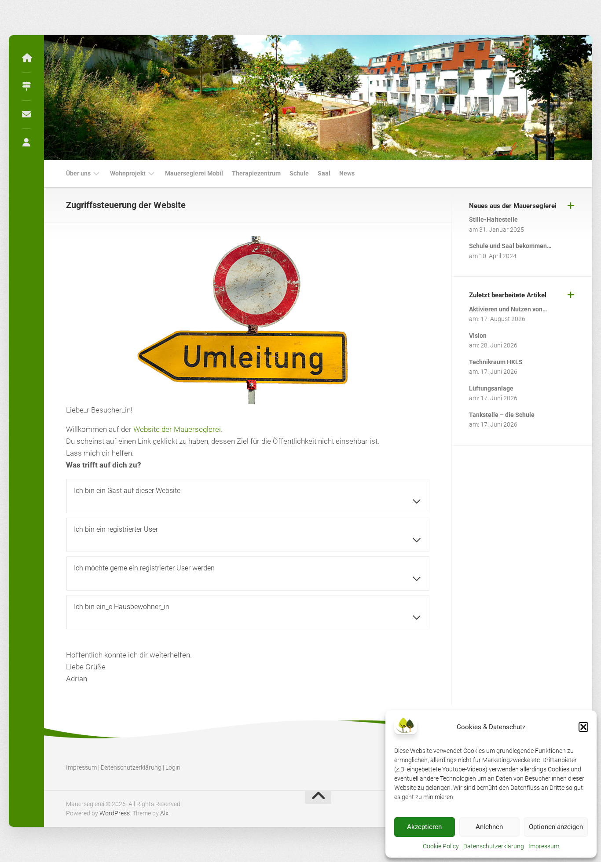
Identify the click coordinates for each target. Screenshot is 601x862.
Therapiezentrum (256, 173)
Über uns (78, 173)
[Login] (26, 142)
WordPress (114, 813)
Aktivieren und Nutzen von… (508, 309)
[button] (583, 727)
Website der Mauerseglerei (177, 429)
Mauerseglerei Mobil (194, 173)
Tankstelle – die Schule (502, 414)
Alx (164, 813)
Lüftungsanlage (491, 388)
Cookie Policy (441, 846)
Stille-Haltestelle (493, 219)
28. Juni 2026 (498, 345)
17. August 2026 (502, 318)
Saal (324, 173)
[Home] (26, 58)
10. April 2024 (498, 255)
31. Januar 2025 (501, 229)
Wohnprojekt (128, 173)
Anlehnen (489, 827)
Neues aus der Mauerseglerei (513, 206)
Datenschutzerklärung (493, 846)
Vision (478, 335)
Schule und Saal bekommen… (510, 245)
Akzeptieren (424, 827)
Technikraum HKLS (496, 361)
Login (172, 767)
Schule (299, 173)
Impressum (543, 846)
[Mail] (26, 114)
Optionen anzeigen (556, 827)
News (347, 173)
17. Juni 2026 (498, 371)
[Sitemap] (26, 86)
